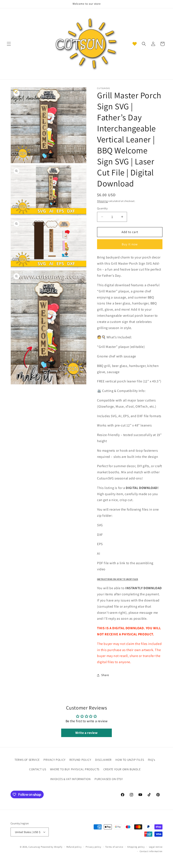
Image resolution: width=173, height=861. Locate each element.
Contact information (151, 851)
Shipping (102, 201)
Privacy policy (93, 846)
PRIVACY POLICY (54, 760)
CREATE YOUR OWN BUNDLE (122, 769)
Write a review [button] (86, 732)
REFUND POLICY (80, 760)
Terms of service (114, 846)
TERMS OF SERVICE (27, 760)
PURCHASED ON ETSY (109, 779)
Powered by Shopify (51, 846)
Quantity (102, 208)
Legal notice (155, 846)
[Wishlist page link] (134, 44)
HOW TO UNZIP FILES (129, 760)
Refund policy (73, 846)
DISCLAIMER (103, 760)
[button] (9, 44)
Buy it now (130, 244)
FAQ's (151, 760)
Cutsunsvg (34, 846)
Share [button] (105, 675)
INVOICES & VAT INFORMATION (70, 779)
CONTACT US (37, 769)
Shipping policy (136, 846)
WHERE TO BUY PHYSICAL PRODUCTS (74, 769)
